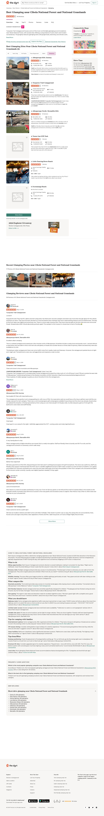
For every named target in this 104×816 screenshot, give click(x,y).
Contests (8, 786)
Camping (8, 8)
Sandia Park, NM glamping (18, 707)
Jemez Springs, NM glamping (19, 698)
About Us (32, 783)
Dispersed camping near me (62, 789)
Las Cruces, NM (89, 67)
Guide (46, 22)
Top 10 (24, 22)
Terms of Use (51, 807)
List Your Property (84, 2)
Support (32, 793)
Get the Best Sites (70, 2)
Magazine (9, 789)
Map (17, 22)
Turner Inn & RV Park (29, 652)
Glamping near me (59, 786)
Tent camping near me (60, 777)
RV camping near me (59, 780)
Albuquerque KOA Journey (15, 393)
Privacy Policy (42, 807)
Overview (9, 22)
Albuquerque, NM (86, 63)
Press (31, 786)
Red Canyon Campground (71, 567)
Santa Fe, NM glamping (17, 694)
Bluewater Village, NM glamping (20, 702)
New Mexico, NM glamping (18, 696)
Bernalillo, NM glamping (17, 711)
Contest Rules (33, 807)
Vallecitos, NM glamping (17, 705)
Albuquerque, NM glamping (18, 704)
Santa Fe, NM (88, 65)
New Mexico (16, 8)
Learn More (77, 37)
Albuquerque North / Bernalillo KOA (18, 337)
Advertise (32, 780)
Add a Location (10, 780)
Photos (31, 22)
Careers (32, 789)
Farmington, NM (90, 68)
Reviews (38, 22)
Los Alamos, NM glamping (18, 700)
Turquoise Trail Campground (15, 312)
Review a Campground (12, 777)
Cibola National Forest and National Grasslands (34, 8)
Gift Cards (9, 783)
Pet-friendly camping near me (62, 793)
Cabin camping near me (60, 783)
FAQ (52, 22)
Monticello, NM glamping (18, 709)
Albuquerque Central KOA (31, 605)
